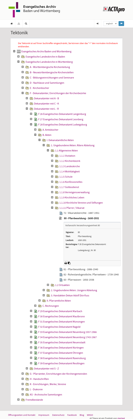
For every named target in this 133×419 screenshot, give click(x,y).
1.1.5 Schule (66, 176)
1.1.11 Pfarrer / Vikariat (71, 208)
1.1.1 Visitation (67, 155)
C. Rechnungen (50, 306)
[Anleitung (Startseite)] (11, 23)
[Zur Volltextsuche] (26, 23)
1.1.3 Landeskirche (69, 166)
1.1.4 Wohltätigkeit (69, 171)
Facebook (72, 414)
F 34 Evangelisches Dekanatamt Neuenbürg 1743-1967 (67, 337)
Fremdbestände (34, 399)
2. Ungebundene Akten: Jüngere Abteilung (74, 290)
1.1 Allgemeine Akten (66, 150)
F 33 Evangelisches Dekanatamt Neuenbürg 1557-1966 (67, 332)
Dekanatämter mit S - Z (46, 368)
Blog (82, 414)
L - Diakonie (36, 389)
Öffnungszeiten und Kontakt (21, 414)
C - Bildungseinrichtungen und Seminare (52, 77)
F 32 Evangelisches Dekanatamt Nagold (59, 327)
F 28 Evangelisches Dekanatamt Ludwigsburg (62, 124)
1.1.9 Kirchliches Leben (71, 197)
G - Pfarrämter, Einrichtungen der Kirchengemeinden (58, 373)
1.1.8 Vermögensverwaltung (74, 192)
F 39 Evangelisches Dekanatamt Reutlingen (61, 363)
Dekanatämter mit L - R (46, 108)
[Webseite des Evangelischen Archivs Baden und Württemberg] (34, 9)
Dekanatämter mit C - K (46, 103)
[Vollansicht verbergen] (60, 218)
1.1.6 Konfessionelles (70, 182)
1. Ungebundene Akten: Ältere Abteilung (72, 145)
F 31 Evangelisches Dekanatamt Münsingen (61, 321)
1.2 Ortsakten (62, 285)
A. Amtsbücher (50, 129)
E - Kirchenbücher (39, 88)
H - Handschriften (39, 379)
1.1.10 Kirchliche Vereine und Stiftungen (81, 202)
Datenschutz (58, 414)
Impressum (43, 414)
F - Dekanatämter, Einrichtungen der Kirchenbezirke (58, 93)
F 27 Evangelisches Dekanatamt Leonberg (60, 119)
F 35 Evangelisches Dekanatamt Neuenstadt (61, 342)
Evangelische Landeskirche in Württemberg (49, 62)
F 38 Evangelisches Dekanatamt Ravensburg (62, 358)
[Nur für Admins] (97, 23)
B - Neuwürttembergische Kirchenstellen (52, 72)
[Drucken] (66, 263)
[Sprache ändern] (121, 23)
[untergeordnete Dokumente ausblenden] (14, 51)
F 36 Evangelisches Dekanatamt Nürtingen (61, 347)
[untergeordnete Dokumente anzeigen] (18, 56)
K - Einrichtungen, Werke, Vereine (48, 384)
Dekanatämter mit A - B (46, 98)
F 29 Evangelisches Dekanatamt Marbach (60, 311)
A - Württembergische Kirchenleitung (50, 67)
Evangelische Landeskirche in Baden (45, 56)
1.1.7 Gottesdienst (69, 187)
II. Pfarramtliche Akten (59, 300)
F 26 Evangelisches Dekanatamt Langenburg (62, 114)
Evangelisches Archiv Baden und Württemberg (46, 51)
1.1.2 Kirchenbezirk (69, 161)
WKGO (90, 414)
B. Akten (46, 135)
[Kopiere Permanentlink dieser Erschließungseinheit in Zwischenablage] (69, 263)
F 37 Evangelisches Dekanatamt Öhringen (60, 353)
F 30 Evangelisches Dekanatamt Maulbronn (61, 316)
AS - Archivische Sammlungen (46, 394)
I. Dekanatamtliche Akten (60, 140)
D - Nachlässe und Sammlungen (47, 82)
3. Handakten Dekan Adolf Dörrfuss (70, 295)
